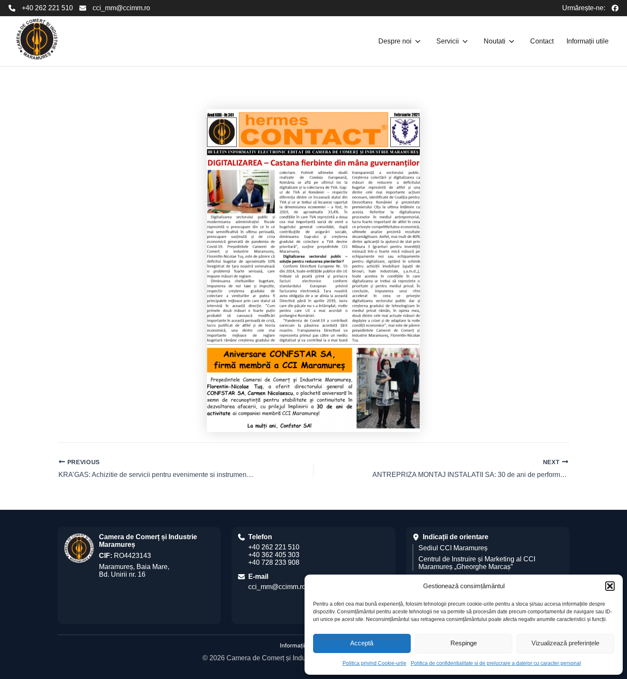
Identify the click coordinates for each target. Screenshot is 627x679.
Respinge (463, 643)
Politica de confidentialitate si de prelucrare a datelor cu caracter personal (496, 663)
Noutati (494, 41)
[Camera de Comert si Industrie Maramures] (36, 39)
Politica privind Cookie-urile (374, 663)
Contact (542, 41)
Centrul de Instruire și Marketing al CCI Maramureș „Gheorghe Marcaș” (476, 562)
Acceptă (361, 643)
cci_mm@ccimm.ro (121, 8)
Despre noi (395, 41)
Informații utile (587, 41)
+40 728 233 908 (273, 562)
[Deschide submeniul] (418, 41)
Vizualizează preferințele (565, 643)
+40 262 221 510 (47, 8)
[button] (610, 586)
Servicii (447, 41)
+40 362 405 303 (273, 554)
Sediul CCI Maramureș (453, 548)
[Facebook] (615, 8)
